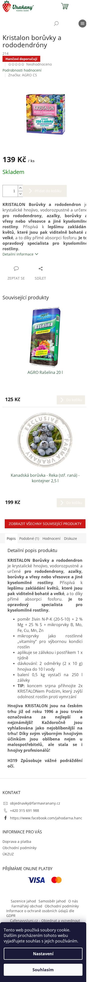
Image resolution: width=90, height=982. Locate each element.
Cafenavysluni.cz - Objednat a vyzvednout (45, 920)
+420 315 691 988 (24, 810)
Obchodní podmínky (19, 847)
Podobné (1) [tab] (29, 538)
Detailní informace (18, 254)
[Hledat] (56, 24)
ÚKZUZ (8, 854)
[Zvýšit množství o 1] (20, 188)
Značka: (22, 75)
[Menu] (83, 24)
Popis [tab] (11, 538)
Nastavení (43, 953)
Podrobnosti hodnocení (22, 70)
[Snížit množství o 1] (20, 194)
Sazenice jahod (23, 901)
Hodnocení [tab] (51, 538)
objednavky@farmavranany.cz (35, 803)
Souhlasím (43, 969)
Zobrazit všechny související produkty (45, 523)
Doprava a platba (16, 841)
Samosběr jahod (52, 901)
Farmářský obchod (27, 906)
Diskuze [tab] (70, 538)
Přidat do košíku (48, 190)
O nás (73, 901)
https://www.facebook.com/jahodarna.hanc (46, 818)
